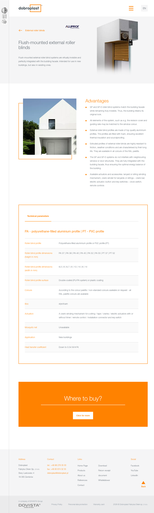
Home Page (83, 465)
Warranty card (98, 504)
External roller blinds (35, 30)
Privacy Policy (56, 504)
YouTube (134, 470)
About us (81, 475)
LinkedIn (134, 475)
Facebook (135, 465)
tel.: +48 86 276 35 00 (56, 465)
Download (102, 465)
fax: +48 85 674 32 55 (56, 469)
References (82, 480)
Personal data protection (77, 504)
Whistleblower (104, 480)
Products (81, 470)
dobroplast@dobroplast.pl (57, 473)
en (144, 8)
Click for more (83, 415)
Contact (81, 485)
